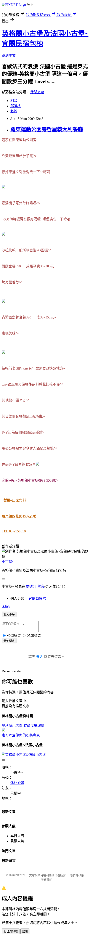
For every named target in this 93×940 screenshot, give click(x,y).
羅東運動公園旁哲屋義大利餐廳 (46, 129)
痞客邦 (31, 586)
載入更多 (9, 614)
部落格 (15, 106)
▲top (6, 606)
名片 (13, 111)
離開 (25, 931)
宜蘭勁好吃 (37, 598)
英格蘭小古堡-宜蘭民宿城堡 (23, 726)
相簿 (13, 101)
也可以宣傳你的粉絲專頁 (21, 735)
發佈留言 (9, 641)
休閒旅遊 (37, 92)
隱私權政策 (77, 875)
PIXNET (20, 875)
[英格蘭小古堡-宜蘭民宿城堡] (3, 730)
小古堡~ (8, 562)
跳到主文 (9, 55)
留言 (40, 586)
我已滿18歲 (10, 931)
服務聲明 (46, 879)
